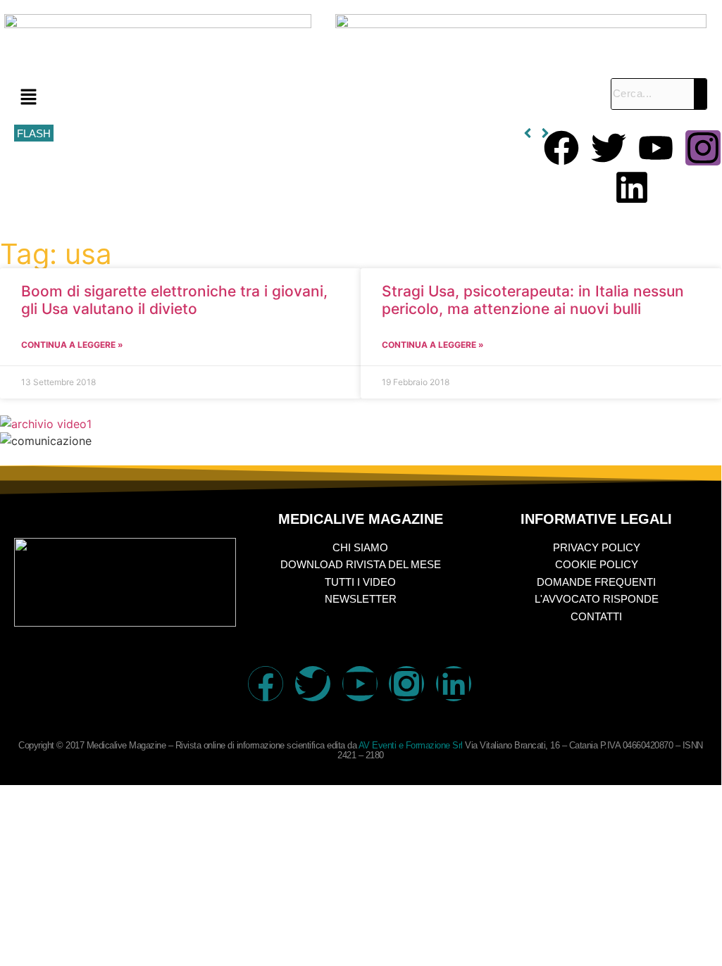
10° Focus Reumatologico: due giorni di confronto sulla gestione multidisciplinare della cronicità (273, 133)
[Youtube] (655, 147)
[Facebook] (561, 147)
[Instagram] (703, 147)
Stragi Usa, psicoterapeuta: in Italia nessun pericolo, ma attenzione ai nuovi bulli (533, 300)
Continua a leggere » (72, 344)
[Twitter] (608, 147)
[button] (305, 97)
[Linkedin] (631, 187)
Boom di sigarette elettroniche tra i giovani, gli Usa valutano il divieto (174, 300)
